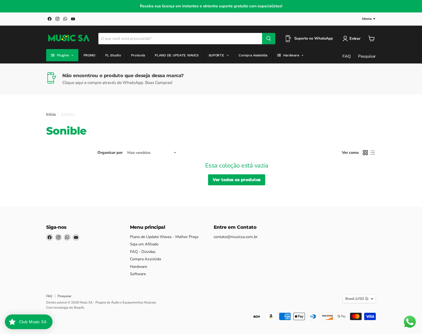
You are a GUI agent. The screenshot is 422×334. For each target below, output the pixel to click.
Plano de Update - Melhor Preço (164, 237)
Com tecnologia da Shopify (65, 307)
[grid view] (365, 152)
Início (51, 114)
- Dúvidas (143, 251)
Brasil (357, 298)
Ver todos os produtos (237, 179)
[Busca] (268, 38)
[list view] (372, 152)
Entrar (354, 38)
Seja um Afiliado (144, 244)
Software (138, 274)
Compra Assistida (145, 259)
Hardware (138, 266)
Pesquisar (367, 56)
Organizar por (110, 152)
